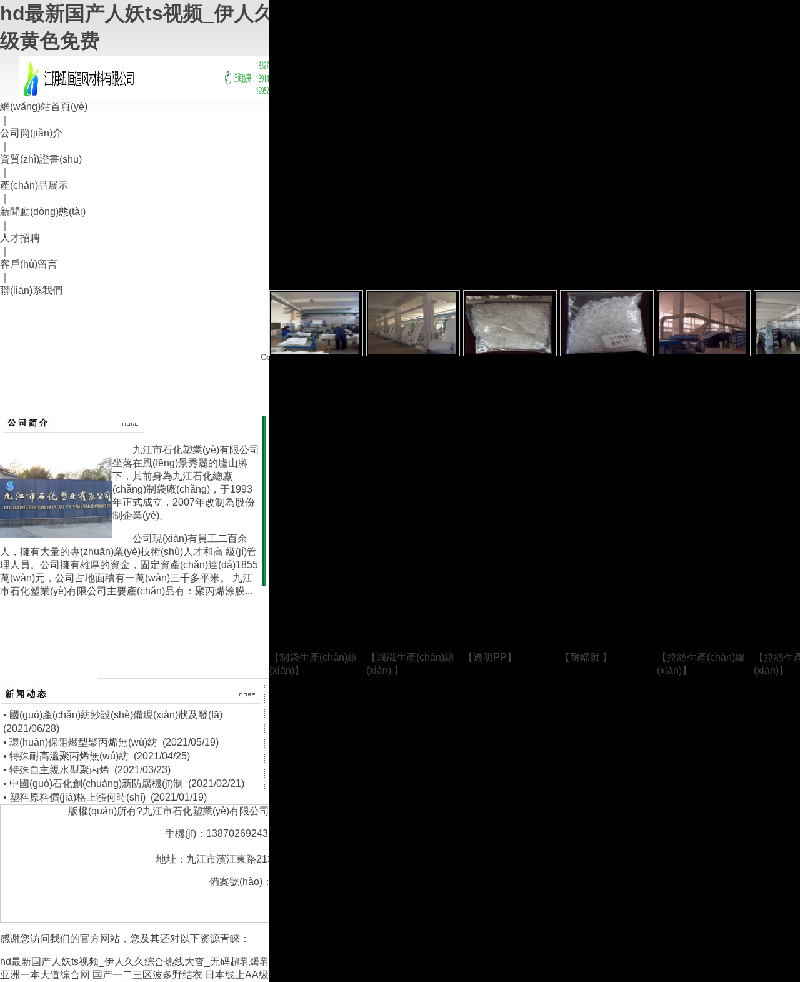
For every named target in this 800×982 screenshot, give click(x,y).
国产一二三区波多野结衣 (147, 974)
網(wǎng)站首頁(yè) (44, 106)
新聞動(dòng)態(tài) (43, 211)
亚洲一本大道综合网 (45, 974)
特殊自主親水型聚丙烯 (59, 769)
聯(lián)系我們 (31, 290)
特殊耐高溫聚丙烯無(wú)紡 (69, 756)
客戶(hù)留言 (29, 264)
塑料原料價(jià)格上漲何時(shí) (77, 797)
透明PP (490, 657)
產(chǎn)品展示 (34, 185)
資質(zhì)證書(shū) (41, 159)
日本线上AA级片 (242, 974)
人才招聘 (20, 238)
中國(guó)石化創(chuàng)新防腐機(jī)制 (96, 783)
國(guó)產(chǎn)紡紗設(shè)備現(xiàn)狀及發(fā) (115, 714)
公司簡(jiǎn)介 (31, 133)
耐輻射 (586, 657)
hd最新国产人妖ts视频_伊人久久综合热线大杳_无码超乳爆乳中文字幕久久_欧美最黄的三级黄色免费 (223, 961)
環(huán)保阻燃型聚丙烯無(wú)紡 (83, 742)
